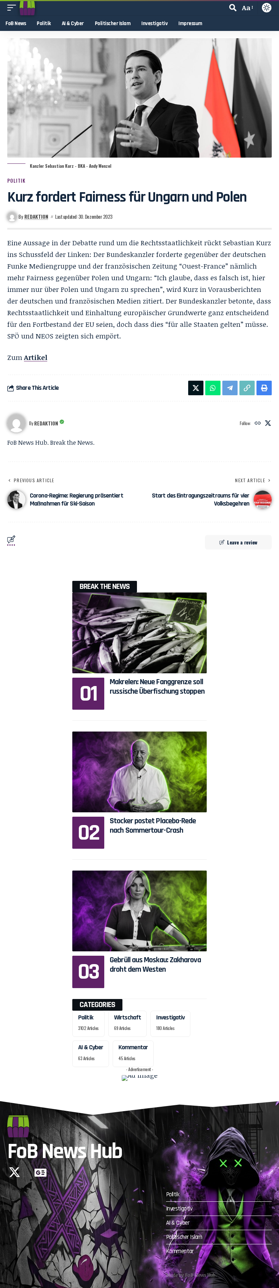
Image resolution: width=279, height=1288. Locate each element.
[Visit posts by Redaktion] (16, 423)
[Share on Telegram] (230, 388)
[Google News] (40, 1172)
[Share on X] (195, 388)
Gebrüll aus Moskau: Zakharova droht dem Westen (155, 965)
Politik (16, 180)
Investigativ (170, 1017)
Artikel (35, 357)
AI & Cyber (90, 1047)
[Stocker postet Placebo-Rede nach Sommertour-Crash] (139, 772)
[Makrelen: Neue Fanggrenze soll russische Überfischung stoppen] (139, 633)
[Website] (258, 423)
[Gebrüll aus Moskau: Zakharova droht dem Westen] (139, 911)
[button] (13, 7)
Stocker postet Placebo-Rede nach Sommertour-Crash (153, 826)
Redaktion (36, 216)
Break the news (105, 587)
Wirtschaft (127, 1017)
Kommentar (133, 1047)
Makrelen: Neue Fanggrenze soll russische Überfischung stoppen (157, 687)
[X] (268, 423)
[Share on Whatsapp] (213, 388)
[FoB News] (27, 7)
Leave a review (242, 542)
